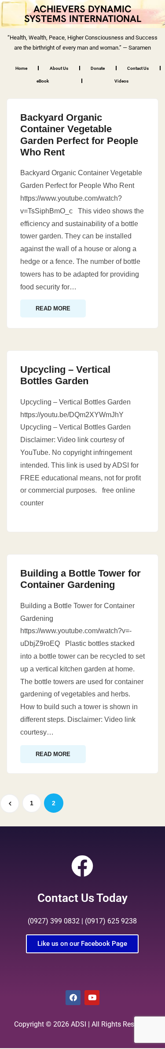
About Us (59, 68)
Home (21, 68)
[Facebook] (73, 997)
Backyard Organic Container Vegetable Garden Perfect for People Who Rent (79, 135)
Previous (9, 803)
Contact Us (138, 68)
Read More (53, 308)
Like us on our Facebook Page (82, 944)
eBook (43, 81)
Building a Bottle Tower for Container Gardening (80, 579)
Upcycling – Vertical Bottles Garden (65, 375)
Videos (121, 81)
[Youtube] (91, 997)
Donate (98, 68)
